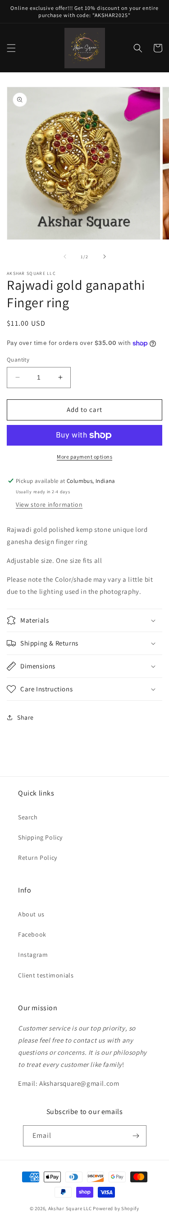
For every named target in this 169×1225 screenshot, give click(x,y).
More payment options (84, 456)
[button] (11, 48)
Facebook (32, 934)
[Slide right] (104, 256)
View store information (49, 504)
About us (31, 914)
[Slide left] (65, 256)
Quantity (18, 359)
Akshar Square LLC (70, 1208)
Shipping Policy (40, 837)
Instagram (33, 955)
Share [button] (25, 717)
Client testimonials (45, 975)
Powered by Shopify (116, 1208)
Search (28, 817)
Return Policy (37, 858)
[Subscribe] (136, 1135)
